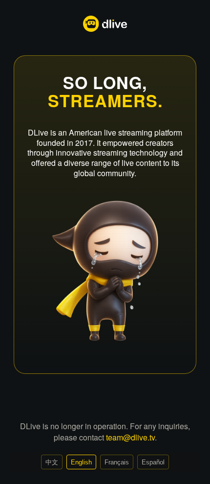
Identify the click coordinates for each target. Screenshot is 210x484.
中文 (51, 462)
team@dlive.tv (130, 437)
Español (153, 462)
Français (117, 462)
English (81, 462)
